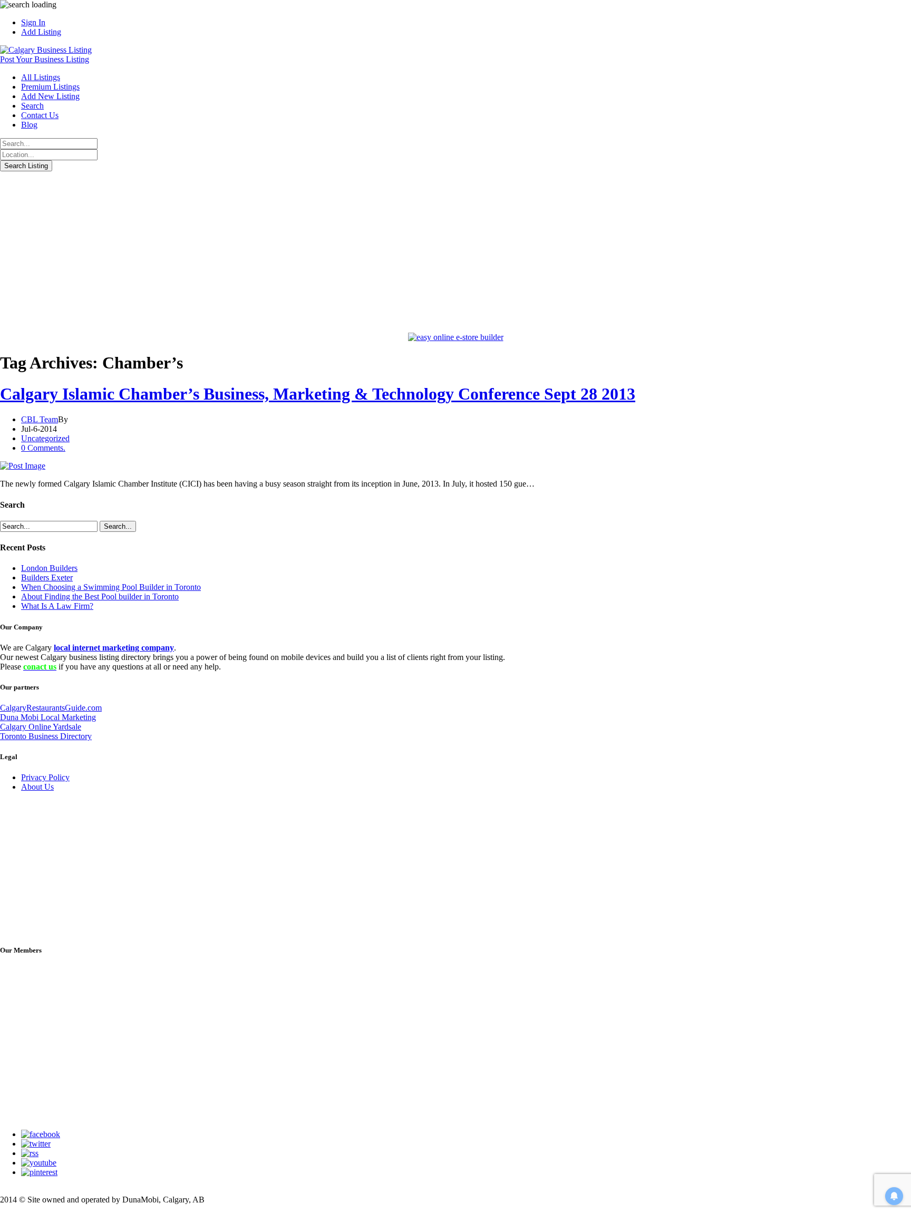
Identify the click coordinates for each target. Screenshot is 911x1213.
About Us (37, 786)
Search (32, 105)
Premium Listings (50, 86)
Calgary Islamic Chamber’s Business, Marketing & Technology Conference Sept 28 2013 (317, 393)
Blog (29, 124)
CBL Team (39, 419)
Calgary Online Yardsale (40, 726)
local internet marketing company (114, 647)
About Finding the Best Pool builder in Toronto (100, 596)
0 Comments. (43, 447)
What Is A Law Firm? (57, 605)
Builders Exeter (47, 577)
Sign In (33, 22)
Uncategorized (45, 438)
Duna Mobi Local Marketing (48, 717)
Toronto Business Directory (46, 736)
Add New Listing (50, 96)
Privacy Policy (45, 777)
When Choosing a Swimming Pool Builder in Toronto (111, 587)
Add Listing (41, 31)
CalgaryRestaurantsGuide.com (51, 707)
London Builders (49, 568)
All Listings (40, 77)
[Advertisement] (455, 250)
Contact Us (40, 115)
